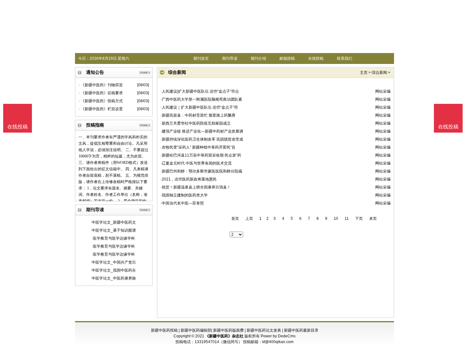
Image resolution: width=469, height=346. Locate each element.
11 (347, 218)
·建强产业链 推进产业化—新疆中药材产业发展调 (201, 131)
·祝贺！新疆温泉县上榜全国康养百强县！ (195, 187)
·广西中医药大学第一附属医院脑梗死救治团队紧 (201, 99)
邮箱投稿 (287, 58)
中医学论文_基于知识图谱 (114, 230)
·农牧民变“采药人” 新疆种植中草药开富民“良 (197, 147)
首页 (235, 218)
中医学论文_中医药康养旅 (114, 278)
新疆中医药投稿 (164, 330)
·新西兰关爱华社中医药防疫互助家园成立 (195, 123)
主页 (364, 72)
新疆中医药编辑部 (196, 330)
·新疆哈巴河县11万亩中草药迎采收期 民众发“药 (200, 155)
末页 (373, 218)
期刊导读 (229, 58)
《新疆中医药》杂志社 (224, 336)
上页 (249, 218)
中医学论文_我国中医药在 (114, 270)
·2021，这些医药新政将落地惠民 (188, 179)
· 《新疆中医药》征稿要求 (100, 93)
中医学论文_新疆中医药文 (114, 222)
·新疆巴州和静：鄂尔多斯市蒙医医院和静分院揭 (201, 171)
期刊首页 (201, 58)
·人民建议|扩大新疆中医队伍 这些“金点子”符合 (199, 91)
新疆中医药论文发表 (264, 330)
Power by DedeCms (278, 336)
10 (336, 218)
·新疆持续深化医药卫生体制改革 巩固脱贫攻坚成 (201, 139)
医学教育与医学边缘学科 (114, 238)
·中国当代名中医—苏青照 (182, 203)
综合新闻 (379, 72)
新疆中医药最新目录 (301, 330)
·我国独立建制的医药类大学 (184, 195)
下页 (359, 218)
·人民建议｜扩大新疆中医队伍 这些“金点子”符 (199, 107)
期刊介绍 (258, 58)
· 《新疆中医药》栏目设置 (100, 109)
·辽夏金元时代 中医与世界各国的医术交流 (196, 163)
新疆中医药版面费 (228, 330)
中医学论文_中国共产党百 (114, 262)
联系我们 (344, 58)
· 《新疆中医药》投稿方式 (100, 101)
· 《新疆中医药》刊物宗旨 (100, 85)
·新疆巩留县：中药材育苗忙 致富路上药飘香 (197, 115)
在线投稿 (316, 58)
